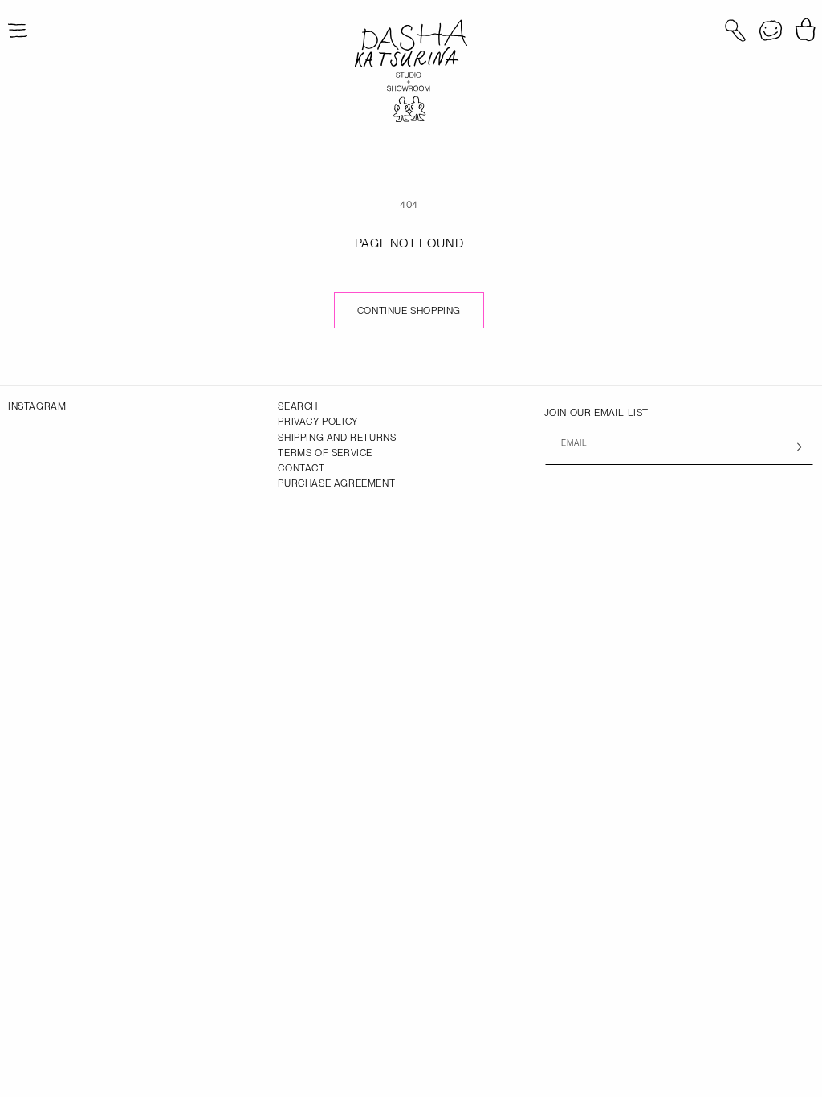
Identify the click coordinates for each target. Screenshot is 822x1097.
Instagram (37, 406)
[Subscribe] (795, 447)
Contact (301, 468)
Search (298, 406)
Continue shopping (409, 310)
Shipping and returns (337, 437)
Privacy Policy (317, 421)
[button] (735, 30)
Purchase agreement (336, 483)
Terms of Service (325, 453)
